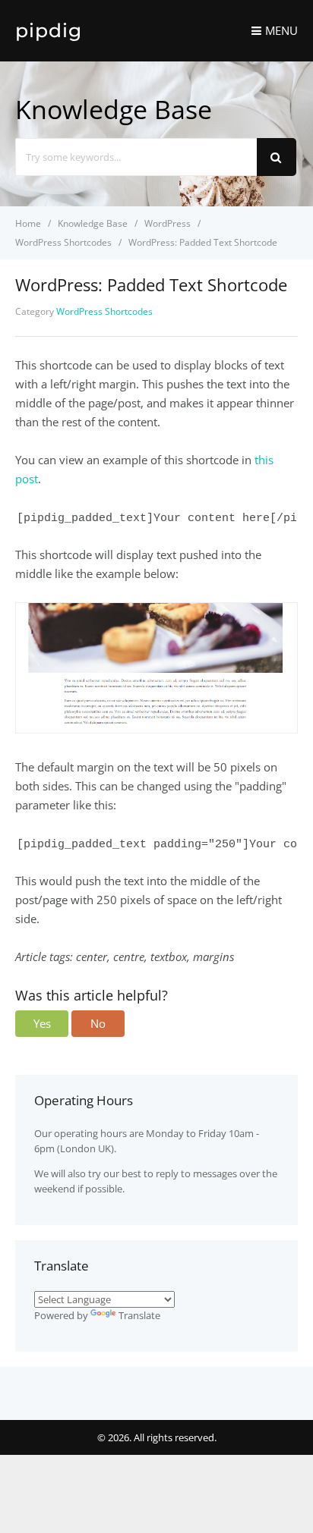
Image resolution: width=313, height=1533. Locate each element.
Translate (139, 1315)
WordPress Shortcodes (104, 311)
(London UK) (85, 1148)
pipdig (48, 30)
